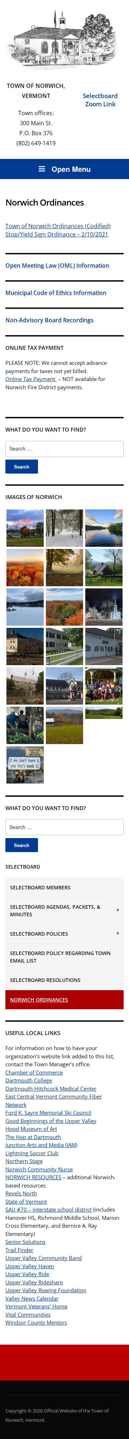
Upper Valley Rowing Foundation (45, 1290)
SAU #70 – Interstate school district (48, 1209)
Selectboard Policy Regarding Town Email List (60, 957)
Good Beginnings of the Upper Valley (50, 1120)
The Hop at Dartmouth (33, 1137)
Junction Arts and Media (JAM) (41, 1144)
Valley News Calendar (31, 1298)
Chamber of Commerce (34, 1072)
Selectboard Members (40, 887)
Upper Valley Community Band (43, 1257)
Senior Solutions (25, 1241)
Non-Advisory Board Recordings (49, 320)
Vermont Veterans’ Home (36, 1306)
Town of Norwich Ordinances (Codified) (58, 226)
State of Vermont (26, 1201)
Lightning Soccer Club (31, 1153)
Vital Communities (28, 1314)
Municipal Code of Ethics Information (55, 293)
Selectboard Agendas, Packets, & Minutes (55, 910)
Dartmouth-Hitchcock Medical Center (50, 1088)
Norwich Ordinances (39, 999)
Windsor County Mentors (36, 1322)
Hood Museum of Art (31, 1128)
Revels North (21, 1193)
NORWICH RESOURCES (33, 1177)
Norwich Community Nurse (39, 1169)
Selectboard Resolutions (45, 980)
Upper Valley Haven (29, 1266)
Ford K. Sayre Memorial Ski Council (48, 1112)
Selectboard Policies (39, 933)
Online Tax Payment (31, 378)
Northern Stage (24, 1161)
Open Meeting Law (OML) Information (57, 265)
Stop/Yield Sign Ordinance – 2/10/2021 (56, 234)
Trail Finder (19, 1250)
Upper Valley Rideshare (34, 1282)
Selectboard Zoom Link (100, 99)
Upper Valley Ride (27, 1274)
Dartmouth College (28, 1080)
